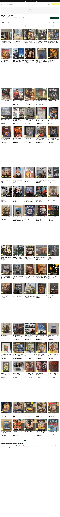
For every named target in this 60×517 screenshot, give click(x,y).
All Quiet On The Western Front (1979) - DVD (53, 374)
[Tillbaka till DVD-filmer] (1, 23)
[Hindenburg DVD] (53, 53)
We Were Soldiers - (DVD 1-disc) (41, 101)
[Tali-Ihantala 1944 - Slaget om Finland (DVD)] (41, 34)
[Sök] (27, 4)
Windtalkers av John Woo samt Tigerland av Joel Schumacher (18, 258)
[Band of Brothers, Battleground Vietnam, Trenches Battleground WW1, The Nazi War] (18, 366)
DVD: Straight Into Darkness (29, 413)
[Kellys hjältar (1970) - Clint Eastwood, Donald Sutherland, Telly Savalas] (53, 113)
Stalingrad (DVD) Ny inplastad (17, 42)
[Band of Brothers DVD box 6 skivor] (53, 329)
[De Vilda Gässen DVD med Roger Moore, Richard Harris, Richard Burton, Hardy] (53, 347)
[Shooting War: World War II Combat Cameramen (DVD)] (30, 288)
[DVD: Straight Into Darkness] (30, 407)
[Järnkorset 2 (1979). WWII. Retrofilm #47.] (6, 425)
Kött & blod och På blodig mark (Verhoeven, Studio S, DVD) (18, 336)
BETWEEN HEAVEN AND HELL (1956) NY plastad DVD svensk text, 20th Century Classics (17, 217)
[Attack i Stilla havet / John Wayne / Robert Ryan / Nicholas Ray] (41, 172)
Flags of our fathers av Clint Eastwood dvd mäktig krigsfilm (18, 61)
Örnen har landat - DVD (17, 413)
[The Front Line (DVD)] (6, 329)
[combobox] (21, 4)
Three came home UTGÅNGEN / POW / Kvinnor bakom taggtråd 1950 (18, 120)
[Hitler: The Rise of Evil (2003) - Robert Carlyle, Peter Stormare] (30, 366)
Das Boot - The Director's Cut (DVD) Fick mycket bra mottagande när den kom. (41, 61)
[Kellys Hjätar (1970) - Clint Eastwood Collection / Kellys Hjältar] (6, 366)
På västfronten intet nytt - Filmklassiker (6, 355)
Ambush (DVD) (51, 257)
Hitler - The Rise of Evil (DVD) (40, 374)
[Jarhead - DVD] (41, 407)
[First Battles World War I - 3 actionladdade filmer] (30, 329)
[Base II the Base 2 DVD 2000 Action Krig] (53, 269)
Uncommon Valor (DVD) (40, 257)
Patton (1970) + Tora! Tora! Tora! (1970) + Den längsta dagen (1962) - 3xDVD (41, 139)
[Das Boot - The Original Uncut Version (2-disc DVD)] (6, 269)
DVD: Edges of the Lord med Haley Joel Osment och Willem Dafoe (17, 432)
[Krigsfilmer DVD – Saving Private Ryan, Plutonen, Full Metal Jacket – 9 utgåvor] (6, 34)
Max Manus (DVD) (51, 413)
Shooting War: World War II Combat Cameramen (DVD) (29, 296)
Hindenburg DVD (51, 60)
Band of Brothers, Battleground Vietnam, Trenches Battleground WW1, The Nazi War (17, 374)
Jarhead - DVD (39, 413)
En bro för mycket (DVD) (29, 276)
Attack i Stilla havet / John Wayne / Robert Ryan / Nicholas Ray (41, 179)
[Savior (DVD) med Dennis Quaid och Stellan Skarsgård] (30, 131)
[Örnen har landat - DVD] (18, 407)
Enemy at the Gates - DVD (6, 413)
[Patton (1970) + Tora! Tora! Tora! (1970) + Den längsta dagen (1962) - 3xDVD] (41, 131)
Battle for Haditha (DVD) (5, 216)
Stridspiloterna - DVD (28, 216)
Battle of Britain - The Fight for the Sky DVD (29, 120)
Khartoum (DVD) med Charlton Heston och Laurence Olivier (5, 61)
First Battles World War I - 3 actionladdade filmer (29, 336)
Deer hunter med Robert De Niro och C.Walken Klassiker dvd (41, 198)
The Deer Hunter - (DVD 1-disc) (18, 101)
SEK (37, 4)
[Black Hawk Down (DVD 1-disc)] (30, 94)
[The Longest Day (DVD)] (53, 425)
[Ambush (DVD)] (53, 250)
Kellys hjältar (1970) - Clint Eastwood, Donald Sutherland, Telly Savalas (53, 120)
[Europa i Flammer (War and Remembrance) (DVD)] (18, 191)
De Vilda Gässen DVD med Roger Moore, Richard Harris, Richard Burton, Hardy (53, 355)
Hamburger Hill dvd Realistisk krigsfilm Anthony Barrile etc (53, 217)
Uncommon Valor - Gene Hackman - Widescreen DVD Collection (41, 277)
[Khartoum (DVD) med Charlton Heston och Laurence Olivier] (6, 53)
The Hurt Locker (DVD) (28, 178)
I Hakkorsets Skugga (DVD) (18, 276)
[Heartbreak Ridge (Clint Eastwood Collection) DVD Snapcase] (41, 210)
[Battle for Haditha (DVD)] (6, 210)
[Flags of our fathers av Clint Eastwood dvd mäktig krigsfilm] (18, 53)
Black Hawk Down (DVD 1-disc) (29, 101)
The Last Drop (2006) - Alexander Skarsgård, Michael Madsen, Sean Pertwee (5, 179)
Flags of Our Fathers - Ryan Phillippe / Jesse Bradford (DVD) (41, 336)
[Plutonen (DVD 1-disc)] (53, 94)
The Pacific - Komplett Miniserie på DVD (5, 296)
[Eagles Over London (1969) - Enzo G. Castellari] (18, 131)
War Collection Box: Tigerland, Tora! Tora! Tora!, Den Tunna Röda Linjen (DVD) (40, 120)
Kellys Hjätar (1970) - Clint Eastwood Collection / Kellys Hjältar (6, 374)
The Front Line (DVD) (5, 335)
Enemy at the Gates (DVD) (41, 295)
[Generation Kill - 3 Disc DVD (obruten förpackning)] (30, 250)
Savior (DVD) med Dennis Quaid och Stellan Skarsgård (29, 139)
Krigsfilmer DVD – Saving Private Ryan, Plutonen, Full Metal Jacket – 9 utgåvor (6, 42)
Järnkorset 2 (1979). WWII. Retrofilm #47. (6, 432)
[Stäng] (59, 1)
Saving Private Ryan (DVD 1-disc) (6, 120)
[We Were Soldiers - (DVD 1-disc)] (41, 94)
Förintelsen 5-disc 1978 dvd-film (29, 61)
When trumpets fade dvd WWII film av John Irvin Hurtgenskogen (6, 198)
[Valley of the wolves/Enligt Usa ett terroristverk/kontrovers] (6, 250)
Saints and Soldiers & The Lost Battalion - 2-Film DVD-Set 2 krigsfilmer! (53, 179)
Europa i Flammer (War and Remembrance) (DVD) (18, 198)
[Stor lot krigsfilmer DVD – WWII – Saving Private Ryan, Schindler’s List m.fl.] (53, 34)
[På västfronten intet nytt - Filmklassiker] (6, 347)
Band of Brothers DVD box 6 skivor (53, 336)
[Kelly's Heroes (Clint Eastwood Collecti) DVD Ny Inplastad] (30, 34)
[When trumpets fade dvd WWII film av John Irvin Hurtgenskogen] (6, 191)
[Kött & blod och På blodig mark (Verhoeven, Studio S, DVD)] (18, 329)
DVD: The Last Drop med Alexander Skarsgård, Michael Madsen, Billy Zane (41, 432)
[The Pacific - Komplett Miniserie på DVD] (6, 288)
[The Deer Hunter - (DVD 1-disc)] (18, 94)
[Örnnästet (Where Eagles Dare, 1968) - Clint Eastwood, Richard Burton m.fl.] (6, 131)
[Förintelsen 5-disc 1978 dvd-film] (30, 53)
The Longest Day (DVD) (53, 431)
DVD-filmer (4, 22)
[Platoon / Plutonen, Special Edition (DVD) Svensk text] (18, 288)
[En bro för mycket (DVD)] (30, 269)
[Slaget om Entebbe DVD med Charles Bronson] (41, 347)
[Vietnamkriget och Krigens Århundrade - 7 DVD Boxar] (18, 347)
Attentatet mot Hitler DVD (53, 197)
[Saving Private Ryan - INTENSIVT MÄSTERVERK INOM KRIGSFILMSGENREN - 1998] (30, 191)
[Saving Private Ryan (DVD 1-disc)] (6, 113)
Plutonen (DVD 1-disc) (52, 100)
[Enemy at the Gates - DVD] (6, 407)
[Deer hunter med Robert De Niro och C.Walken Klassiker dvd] (41, 191)
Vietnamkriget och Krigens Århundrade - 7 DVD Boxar (18, 355)
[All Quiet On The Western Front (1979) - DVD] (53, 366)
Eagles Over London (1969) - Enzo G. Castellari (18, 139)
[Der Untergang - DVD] (53, 288)
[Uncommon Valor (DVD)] (41, 250)
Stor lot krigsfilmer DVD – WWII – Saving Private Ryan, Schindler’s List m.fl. (53, 42)
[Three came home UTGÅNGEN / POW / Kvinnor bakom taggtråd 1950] (18, 113)
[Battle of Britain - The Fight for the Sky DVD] (30, 113)
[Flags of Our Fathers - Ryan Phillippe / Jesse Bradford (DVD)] (41, 329)
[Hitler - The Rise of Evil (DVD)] (41, 366)
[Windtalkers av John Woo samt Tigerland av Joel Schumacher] (18, 250)
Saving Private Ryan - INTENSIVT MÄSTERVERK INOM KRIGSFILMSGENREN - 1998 (29, 198)
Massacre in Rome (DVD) (29, 431)
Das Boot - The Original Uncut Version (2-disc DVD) (6, 277)
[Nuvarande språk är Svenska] (34, 4)
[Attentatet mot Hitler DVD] (53, 191)
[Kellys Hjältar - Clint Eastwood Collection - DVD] (53, 131)
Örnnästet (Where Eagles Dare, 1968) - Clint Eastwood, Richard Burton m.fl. (6, 139)
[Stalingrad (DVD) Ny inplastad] (18, 34)
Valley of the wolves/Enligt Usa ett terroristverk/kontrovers (6, 258)
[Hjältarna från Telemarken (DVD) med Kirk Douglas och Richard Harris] (30, 347)
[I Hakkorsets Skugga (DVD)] (18, 269)
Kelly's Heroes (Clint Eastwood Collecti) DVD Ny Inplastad (29, 42)
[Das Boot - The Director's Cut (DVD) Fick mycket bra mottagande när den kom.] (41, 53)
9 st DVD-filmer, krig (5, 100)
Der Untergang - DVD (52, 295)
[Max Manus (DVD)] (53, 407)
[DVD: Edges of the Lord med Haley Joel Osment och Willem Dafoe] (18, 425)
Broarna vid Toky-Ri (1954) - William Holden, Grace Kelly (18, 179)
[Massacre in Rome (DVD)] (30, 425)
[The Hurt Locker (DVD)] (30, 172)
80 (37, 439)
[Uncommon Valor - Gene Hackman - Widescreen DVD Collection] (41, 269)
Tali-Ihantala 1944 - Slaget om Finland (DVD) (41, 42)
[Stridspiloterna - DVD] (30, 210)
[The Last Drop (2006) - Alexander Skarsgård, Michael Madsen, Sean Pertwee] (6, 172)
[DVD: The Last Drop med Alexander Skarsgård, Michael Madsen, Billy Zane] (41, 425)
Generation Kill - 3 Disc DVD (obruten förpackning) (29, 258)
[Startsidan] (9, 4)
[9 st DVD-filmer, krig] (6, 94)
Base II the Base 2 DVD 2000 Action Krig (52, 277)
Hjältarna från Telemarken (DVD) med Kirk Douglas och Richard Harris (30, 355)
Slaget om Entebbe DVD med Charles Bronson (41, 355)
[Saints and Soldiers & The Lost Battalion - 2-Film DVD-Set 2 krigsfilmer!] (53, 172)
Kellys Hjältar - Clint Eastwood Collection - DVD (53, 139)
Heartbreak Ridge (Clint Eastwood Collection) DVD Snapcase (41, 217)
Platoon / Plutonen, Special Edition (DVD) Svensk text (18, 296)
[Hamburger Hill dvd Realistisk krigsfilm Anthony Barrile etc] (53, 210)
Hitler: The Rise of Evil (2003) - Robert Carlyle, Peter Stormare (29, 374)
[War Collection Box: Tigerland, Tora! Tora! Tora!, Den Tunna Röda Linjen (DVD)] (41, 113)
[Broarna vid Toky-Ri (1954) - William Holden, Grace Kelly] (18, 172)
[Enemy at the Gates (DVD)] (41, 288)
